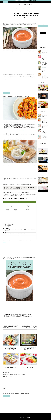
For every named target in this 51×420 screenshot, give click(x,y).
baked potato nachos (29, 126)
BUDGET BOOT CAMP (43, 182)
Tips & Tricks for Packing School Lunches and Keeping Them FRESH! (45, 58)
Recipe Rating (5, 376)
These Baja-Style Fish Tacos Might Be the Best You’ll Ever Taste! (45, 121)
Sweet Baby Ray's (22, 180)
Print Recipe (20, 201)
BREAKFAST (43, 89)
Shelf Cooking (44, 135)
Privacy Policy (23, 417)
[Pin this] (26, 19)
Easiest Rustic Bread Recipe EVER (44, 116)
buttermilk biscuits (18, 316)
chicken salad (21, 129)
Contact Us (29, 417)
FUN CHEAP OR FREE (43, 153)
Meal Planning (27, 7)
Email (4, 388)
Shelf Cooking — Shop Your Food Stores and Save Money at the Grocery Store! (45, 138)
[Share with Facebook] (24, 19)
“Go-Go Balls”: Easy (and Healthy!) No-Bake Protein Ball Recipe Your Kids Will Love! (45, 76)
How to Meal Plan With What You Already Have (45, 126)
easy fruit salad (8, 314)
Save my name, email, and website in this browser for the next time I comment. (16, 393)
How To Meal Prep (27, 347)
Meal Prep (19, 7)
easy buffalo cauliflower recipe (20, 124)
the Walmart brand (33, 180)
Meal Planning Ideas (9, 347)
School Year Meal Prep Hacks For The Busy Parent (45, 63)
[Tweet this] (25, 19)
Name (4, 385)
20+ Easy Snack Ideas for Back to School (44, 53)
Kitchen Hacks (36, 7)
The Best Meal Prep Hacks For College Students (44, 70)
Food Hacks (22, 347)
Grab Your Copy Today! (32, 0)
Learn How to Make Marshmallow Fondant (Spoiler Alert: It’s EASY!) (45, 132)
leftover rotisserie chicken (18, 127)
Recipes (13, 7)
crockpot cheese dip (21, 315)
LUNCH (43, 98)
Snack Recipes (14, 347)
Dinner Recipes (44, 118)
